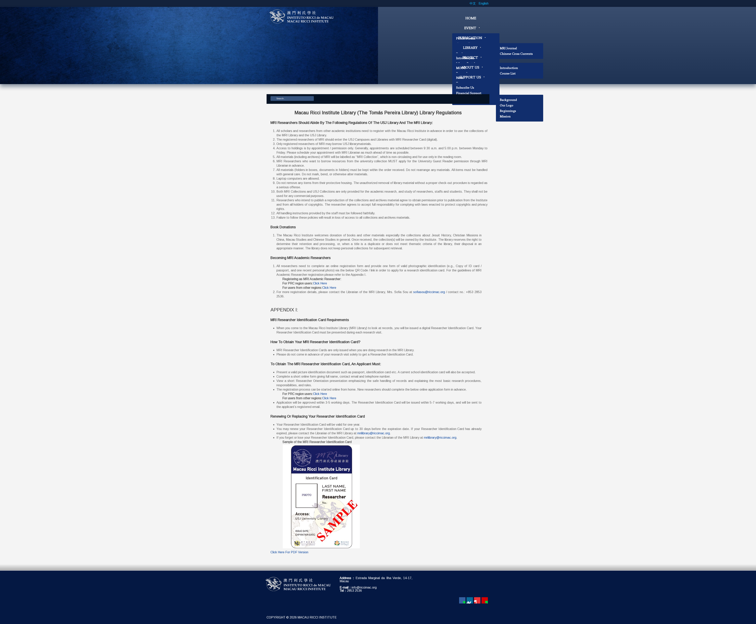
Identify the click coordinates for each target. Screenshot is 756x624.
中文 (473, 3)
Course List (508, 73)
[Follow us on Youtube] (477, 600)
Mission (505, 116)
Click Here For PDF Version (289, 552)
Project (470, 57)
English (483, 3)
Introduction (509, 68)
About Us (470, 67)
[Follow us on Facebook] (462, 600)
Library (470, 48)
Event (470, 28)
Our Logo (506, 105)
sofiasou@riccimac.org (429, 292)
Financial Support (468, 93)
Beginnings (508, 111)
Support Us (470, 77)
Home (470, 18)
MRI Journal (508, 48)
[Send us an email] (485, 600)
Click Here (320, 283)
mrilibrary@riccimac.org (373, 433)
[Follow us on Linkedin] (470, 600)
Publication (470, 38)
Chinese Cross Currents (516, 54)
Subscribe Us (465, 87)
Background (508, 100)
